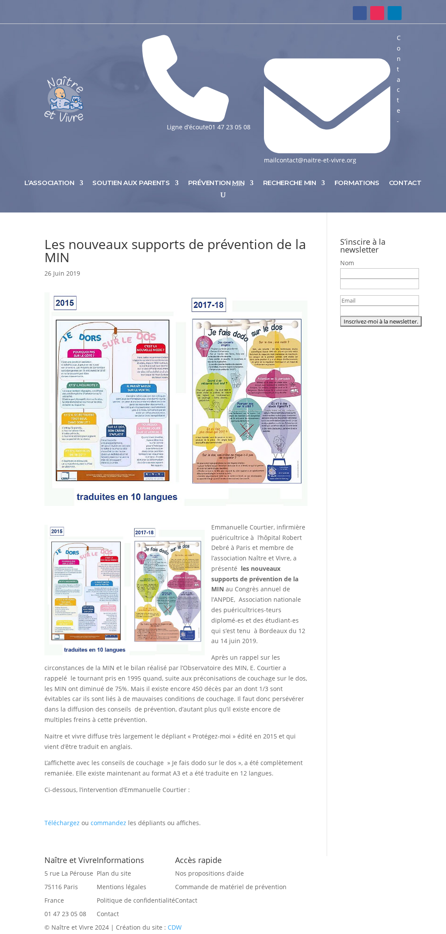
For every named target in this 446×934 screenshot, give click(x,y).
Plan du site (114, 873)
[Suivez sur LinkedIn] (395, 13)
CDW (175, 927)
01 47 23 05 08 (65, 914)
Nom (347, 263)
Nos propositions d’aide (209, 873)
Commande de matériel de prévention (231, 887)
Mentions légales (121, 887)
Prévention (216, 183)
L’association (49, 183)
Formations (356, 183)
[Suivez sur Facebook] (360, 13)
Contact (405, 183)
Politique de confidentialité (136, 900)
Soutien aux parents (130, 183)
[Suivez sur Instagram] (377, 13)
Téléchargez (62, 823)
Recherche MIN (289, 183)
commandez (109, 823)
